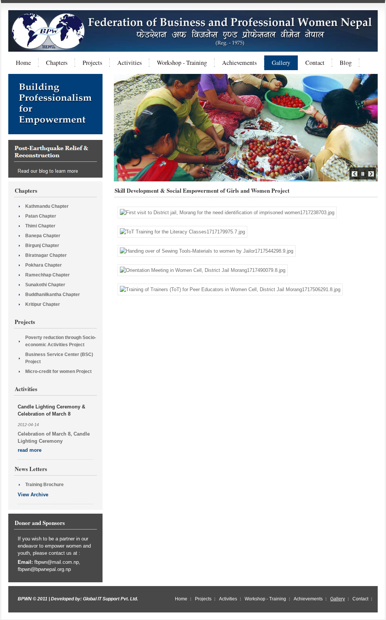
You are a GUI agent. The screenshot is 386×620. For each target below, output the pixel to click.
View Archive (33, 494)
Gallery (281, 62)
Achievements (239, 62)
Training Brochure (44, 484)
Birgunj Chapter (42, 245)
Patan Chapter (40, 216)
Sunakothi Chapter (45, 284)
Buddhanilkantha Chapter (52, 294)
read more (29, 450)
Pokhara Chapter (43, 265)
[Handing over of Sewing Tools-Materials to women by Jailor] (206, 251)
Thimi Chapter (40, 226)
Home (23, 62)
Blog (346, 62)
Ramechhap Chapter (47, 275)
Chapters (56, 62)
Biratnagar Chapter (46, 255)
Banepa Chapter (42, 235)
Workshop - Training (182, 62)
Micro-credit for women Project (58, 371)
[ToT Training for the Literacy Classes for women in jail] (182, 232)
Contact (315, 62)
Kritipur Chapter (42, 304)
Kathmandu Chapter (47, 206)
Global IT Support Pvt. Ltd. (110, 599)
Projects (92, 62)
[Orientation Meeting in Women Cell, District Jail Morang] (202, 270)
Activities (129, 62)
